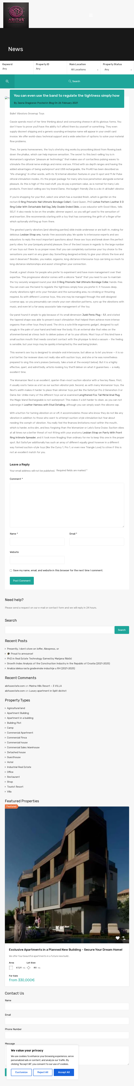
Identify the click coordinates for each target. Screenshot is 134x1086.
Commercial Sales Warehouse (23, 747)
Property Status (112, 64)
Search (11, 620)
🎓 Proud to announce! (20, 653)
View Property (67, 916)
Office (10, 772)
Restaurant (13, 776)
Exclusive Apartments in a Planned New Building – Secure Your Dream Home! (65, 949)
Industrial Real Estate (19, 767)
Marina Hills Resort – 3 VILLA (45, 685)
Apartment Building (18, 713)
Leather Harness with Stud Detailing (44, 404)
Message (10, 1043)
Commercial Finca (17, 737)
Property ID (42, 64)
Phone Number (13, 1029)
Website (14, 552)
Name (14, 533)
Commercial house (17, 742)
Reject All (42, 1072)
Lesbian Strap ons (30, 234)
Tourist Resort (15, 786)
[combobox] (83, 70)
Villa (9, 791)
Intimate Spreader (26, 437)
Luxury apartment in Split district (48, 690)
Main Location (77, 64)
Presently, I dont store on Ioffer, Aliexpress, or (33, 648)
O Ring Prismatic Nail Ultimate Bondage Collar (44, 201)
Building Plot (14, 722)
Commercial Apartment (20, 732)
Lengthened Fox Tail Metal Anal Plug (99, 395)
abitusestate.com (15, 685)
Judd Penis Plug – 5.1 (94, 314)
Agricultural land (16, 708)
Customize (21, 1072)
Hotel (10, 762)
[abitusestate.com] (16, 15)
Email (73, 533)
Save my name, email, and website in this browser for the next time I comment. (58, 570)
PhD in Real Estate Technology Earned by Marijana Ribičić (39, 658)
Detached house (16, 752)
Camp (10, 727)
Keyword (7, 64)
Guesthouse (14, 757)
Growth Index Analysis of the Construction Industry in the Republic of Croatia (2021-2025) (58, 663)
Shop (10, 781)
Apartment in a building (20, 718)
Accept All (64, 1072)
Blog (51, 102)
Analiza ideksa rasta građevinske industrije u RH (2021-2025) (41, 668)
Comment (16, 478)
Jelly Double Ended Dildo (65, 206)
